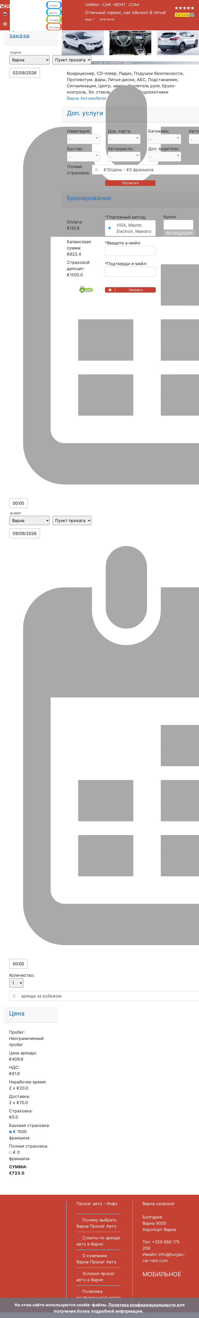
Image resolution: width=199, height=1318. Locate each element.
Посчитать (130, 183)
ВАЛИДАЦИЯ (179, 233)
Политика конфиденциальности (142, 1304)
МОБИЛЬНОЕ (162, 1274)
